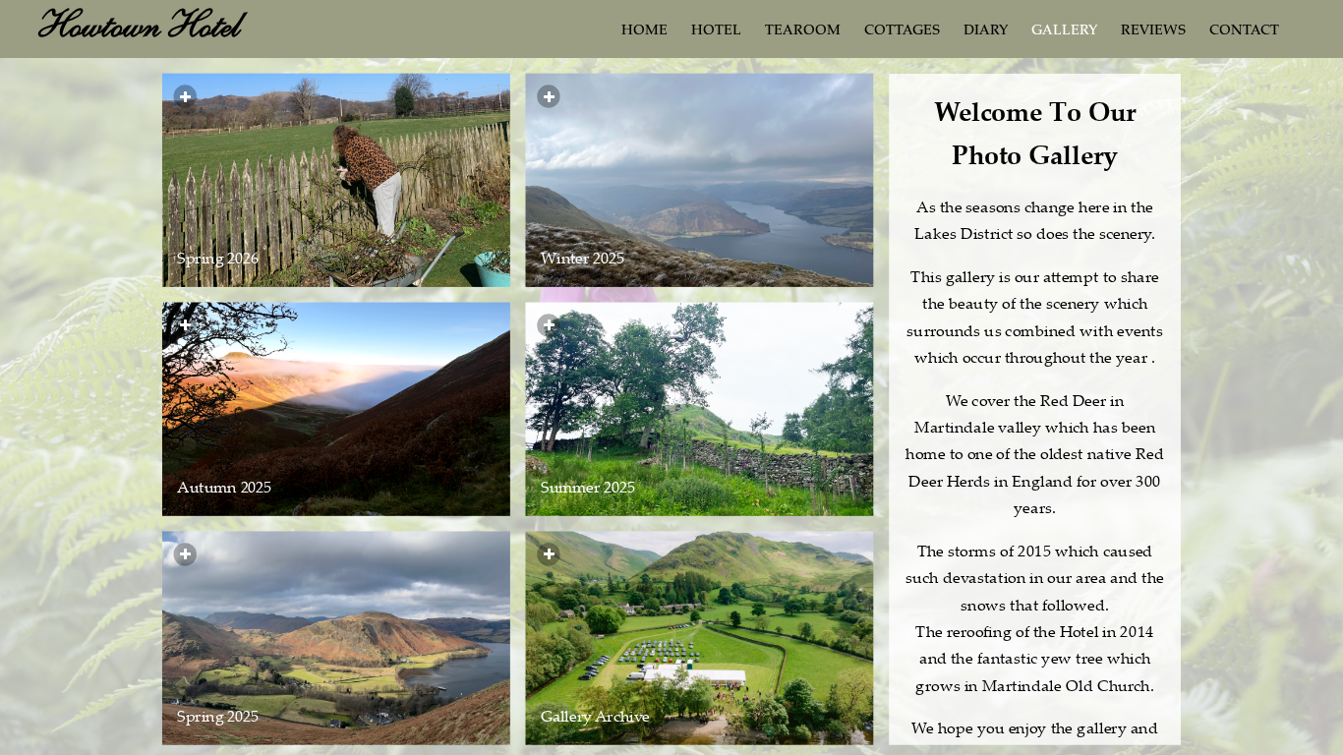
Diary (985, 31)
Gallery (1064, 31)
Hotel (716, 31)
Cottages (902, 31)
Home (644, 31)
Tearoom (803, 31)
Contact (1244, 31)
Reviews (1153, 31)
